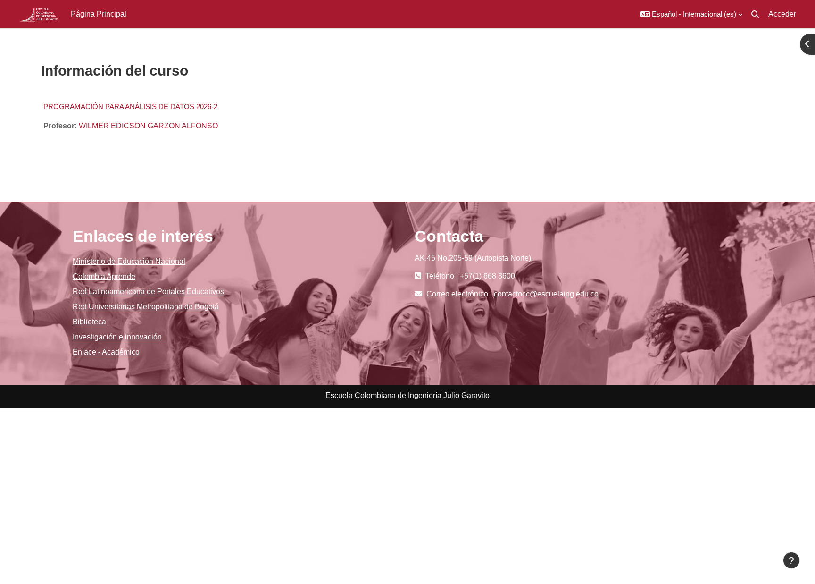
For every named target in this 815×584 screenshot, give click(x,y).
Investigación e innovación (117, 337)
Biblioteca (89, 322)
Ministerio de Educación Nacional (129, 261)
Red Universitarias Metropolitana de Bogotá (146, 307)
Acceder (782, 14)
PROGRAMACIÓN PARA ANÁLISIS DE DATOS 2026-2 (130, 106)
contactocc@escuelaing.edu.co (546, 294)
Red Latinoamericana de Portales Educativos (148, 292)
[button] (691, 14)
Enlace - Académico (106, 352)
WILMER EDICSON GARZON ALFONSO (148, 126)
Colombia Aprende (104, 276)
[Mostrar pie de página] (791, 560)
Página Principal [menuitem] (98, 14)
